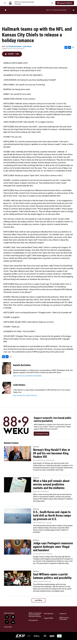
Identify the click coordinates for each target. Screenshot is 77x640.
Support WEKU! (65, 3)
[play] (5, 10)
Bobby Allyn (36, 491)
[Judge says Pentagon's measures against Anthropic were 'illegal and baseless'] (17, 547)
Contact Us (62, 613)
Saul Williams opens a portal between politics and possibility (52, 576)
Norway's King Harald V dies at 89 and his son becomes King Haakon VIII (51, 453)
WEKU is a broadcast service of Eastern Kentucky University (35, 614)
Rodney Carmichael (38, 581)
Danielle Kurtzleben (15, 46)
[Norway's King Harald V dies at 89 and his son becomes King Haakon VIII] (17, 453)
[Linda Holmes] (6, 388)
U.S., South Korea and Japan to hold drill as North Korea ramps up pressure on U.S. (52, 515)
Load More (38, 600)
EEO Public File (48, 613)
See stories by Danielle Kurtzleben (27, 375)
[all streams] (74, 10)
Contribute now (41, 433)
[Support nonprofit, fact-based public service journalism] (16, 425)
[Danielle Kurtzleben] (6, 368)
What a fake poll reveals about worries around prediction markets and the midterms (51, 484)
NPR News (36, 447)
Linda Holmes (27, 46)
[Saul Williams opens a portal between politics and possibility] (17, 578)
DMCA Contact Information (64, 618)
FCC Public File (33, 620)
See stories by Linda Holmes (25, 395)
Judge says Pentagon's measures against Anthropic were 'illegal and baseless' (53, 546)
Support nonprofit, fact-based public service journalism (52, 419)
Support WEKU (48, 618)
